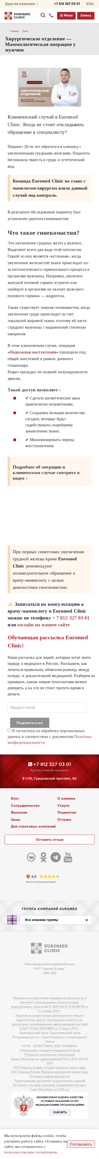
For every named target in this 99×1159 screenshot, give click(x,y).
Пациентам (66, 812)
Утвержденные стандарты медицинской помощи (49, 1050)
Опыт (25, 31)
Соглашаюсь (81, 1144)
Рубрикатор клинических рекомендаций (49, 1054)
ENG (90, 4)
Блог (15, 798)
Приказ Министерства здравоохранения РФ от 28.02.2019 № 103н (49, 1061)
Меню (68, 15)
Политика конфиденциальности (49, 1076)
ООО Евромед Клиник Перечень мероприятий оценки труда (49, 1072)
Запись (85, 15)
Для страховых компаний (33, 826)
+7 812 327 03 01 (67, 4)
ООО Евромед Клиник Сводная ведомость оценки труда (49, 1067)
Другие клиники (20, 4)
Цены (15, 819)
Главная (14, 31)
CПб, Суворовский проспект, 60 (50, 778)
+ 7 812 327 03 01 (71, 617)
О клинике (66, 798)
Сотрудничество (25, 805)
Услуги (63, 805)
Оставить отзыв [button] (49, 839)
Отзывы (64, 819)
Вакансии (19, 812)
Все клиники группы (41, 920)
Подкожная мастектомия (33, 352)
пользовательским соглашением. (31, 1152)
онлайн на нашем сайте (43, 624)
